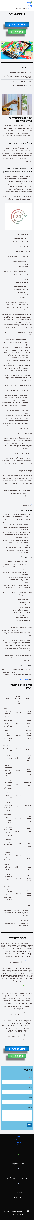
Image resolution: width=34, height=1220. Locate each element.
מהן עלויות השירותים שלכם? (21, 85)
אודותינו (19, 1137)
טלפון (29, 1097)
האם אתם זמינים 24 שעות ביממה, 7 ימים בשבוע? (17, 77)
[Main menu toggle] (4, 4)
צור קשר (18, 1142)
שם (30, 1078)
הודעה (29, 1107)
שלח (29, 1125)
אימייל (30, 1087)
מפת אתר (18, 1145)
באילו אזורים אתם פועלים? (22, 81)
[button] (17, 72)
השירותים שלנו (17, 1139)
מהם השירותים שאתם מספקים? (20, 72)
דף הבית (29, 8)
